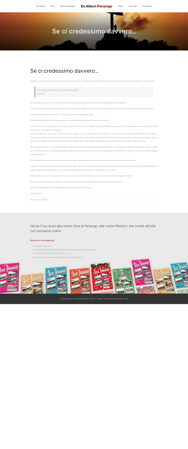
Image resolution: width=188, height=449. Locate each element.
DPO (126, 299)
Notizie (44, 200)
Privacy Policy (109, 299)
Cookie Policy (119, 299)
